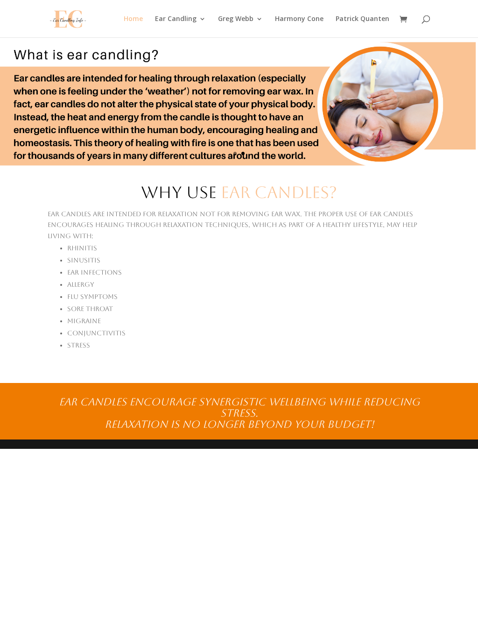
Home (133, 19)
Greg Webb (235, 19)
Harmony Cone (299, 19)
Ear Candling (176, 19)
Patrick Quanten (362, 19)
